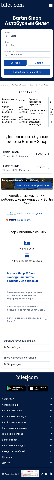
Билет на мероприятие (14, 428)
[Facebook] (46, 473)
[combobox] (29, 36)
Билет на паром (10, 439)
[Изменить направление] (45, 40)
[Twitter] (42, 474)
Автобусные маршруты (14, 416)
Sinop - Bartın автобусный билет (33, 185)
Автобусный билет (12, 410)
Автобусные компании (14, 422)
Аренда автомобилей (13, 451)
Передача (7, 457)
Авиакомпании (10, 404)
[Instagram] (50, 473)
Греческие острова (12, 433)
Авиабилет (8, 399)
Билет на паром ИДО (13, 445)
